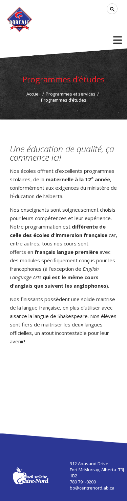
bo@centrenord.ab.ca (92, 488)
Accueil (33, 94)
